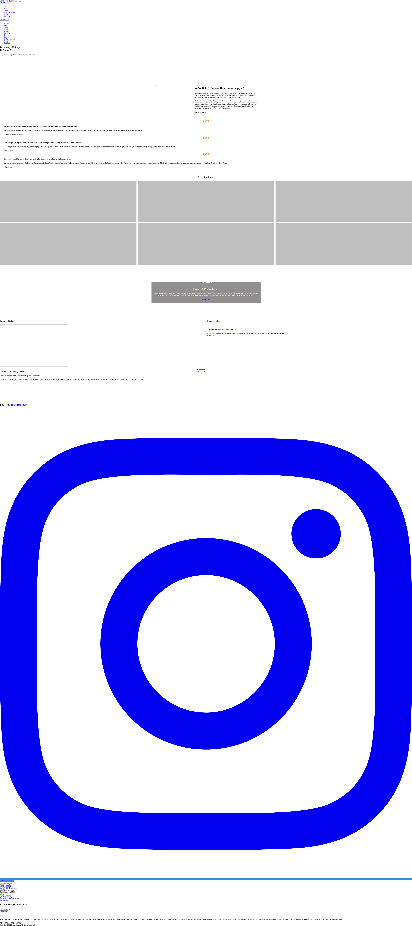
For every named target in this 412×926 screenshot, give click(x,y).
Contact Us (4, 900)
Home (6, 23)
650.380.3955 (8, 894)
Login (6, 25)
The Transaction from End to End (221, 329)
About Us (7, 14)
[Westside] (206, 246)
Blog (6, 41)
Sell (5, 6)
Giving (6, 31)
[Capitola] (344, 204)
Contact (7, 43)
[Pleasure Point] (68, 204)
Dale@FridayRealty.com (8, 888)
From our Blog (213, 321)
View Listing (200, 371)
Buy (5, 8)
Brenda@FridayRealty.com (9, 898)
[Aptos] (68, 246)
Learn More (206, 299)
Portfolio (7, 16)
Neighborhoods (9, 12)
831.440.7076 (6, 896)
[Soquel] (206, 204)
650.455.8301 (8, 884)
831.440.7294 (6, 886)
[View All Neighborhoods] (344, 246)
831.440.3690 (4, 3)
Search (6, 10)
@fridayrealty (19, 404)
